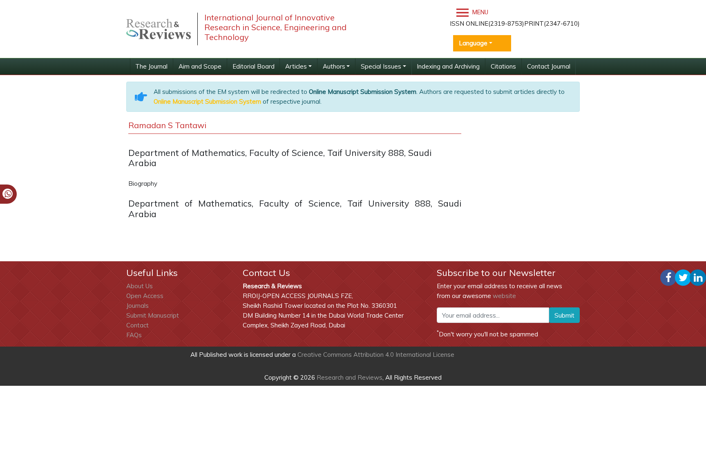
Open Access (144, 296)
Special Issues (381, 66)
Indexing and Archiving (448, 66)
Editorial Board (253, 66)
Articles (296, 66)
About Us (139, 286)
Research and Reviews (348, 377)
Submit (564, 315)
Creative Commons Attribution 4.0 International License (375, 354)
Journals (137, 305)
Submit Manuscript (152, 315)
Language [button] (473, 43)
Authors (334, 66)
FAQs (134, 335)
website (504, 296)
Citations (503, 66)
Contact (137, 325)
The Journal (151, 66)
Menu (479, 12)
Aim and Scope (200, 66)
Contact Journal (548, 66)
